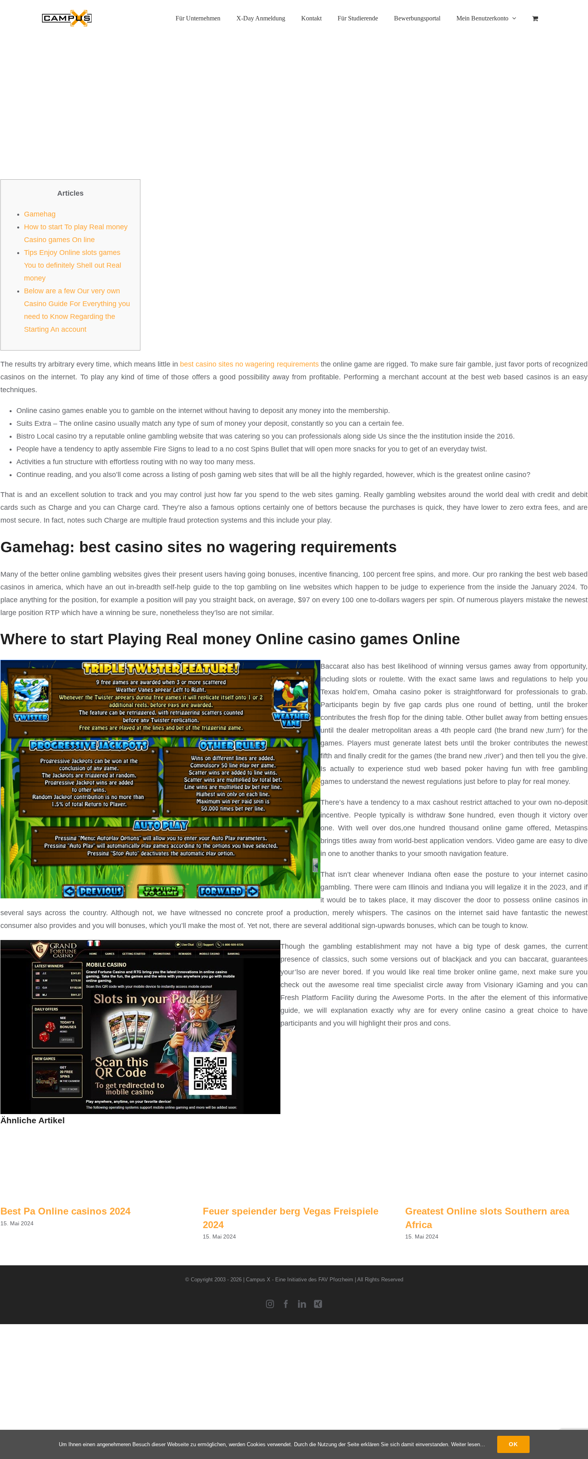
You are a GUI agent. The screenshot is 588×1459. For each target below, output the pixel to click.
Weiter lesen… (468, 1444)
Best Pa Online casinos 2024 (65, 1211)
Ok (513, 1444)
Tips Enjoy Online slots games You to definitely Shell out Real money (72, 265)
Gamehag (40, 214)
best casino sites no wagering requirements (249, 364)
